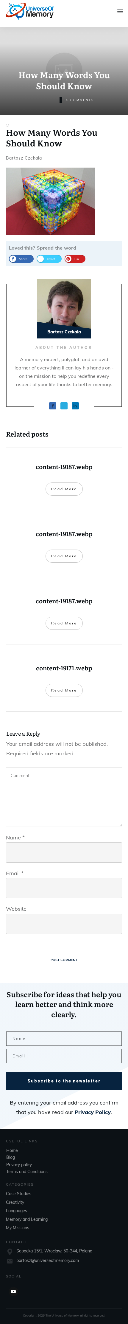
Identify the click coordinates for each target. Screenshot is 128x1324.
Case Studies (18, 1193)
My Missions (17, 1227)
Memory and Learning (27, 1219)
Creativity (15, 1202)
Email (15, 873)
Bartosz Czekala (24, 158)
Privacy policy (19, 1164)
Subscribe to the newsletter (64, 1081)
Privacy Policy (93, 1112)
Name (15, 837)
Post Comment (64, 960)
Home (12, 1150)
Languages (16, 1210)
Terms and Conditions (27, 1171)
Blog (10, 1157)
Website (16, 908)
